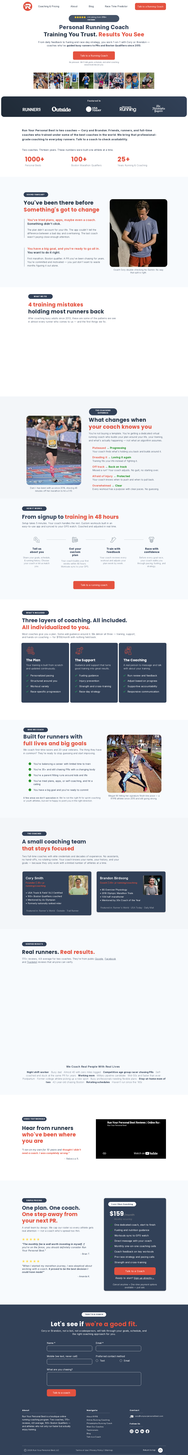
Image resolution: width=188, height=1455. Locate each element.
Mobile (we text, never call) (62, 1356)
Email (100, 1343)
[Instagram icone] (132, 1431)
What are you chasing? (60, 1369)
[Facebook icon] (147, 1431)
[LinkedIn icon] (142, 1431)
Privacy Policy (96, 1450)
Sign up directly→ (144, 1278)
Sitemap (109, 1450)
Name (51, 1343)
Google (99, 958)
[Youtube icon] (137, 1431)
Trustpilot (32, 962)
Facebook (110, 958)
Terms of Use (82, 1450)
